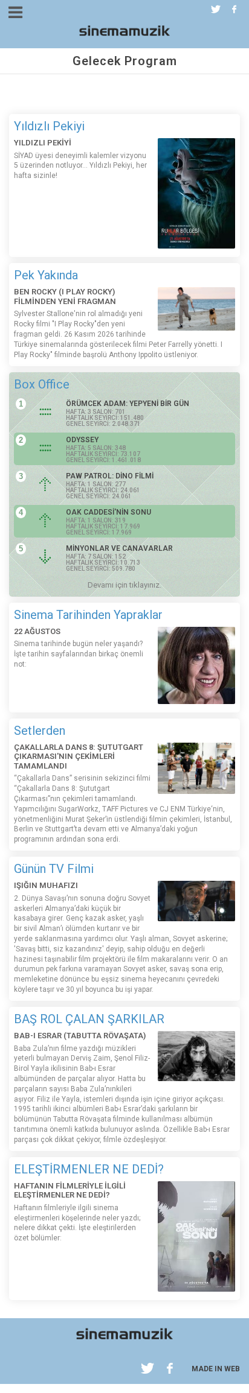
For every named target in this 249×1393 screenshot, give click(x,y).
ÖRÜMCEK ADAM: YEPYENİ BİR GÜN (127, 403)
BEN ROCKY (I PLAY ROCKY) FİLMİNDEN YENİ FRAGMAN (65, 296)
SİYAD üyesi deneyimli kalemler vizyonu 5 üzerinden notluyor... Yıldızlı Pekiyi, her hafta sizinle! (80, 165)
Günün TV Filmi (54, 869)
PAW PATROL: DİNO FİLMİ (110, 476)
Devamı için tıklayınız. (124, 584)
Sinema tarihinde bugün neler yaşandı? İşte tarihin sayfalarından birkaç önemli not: (78, 653)
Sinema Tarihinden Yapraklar (88, 615)
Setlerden (39, 730)
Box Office (42, 384)
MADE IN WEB (216, 1369)
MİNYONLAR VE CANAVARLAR (119, 548)
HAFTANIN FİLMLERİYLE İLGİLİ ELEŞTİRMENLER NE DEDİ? (70, 1190)
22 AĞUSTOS (37, 631)
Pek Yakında (46, 275)
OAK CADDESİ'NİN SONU (108, 512)
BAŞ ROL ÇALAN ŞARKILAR (89, 1019)
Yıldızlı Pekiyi (49, 126)
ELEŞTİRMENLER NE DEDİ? (89, 1169)
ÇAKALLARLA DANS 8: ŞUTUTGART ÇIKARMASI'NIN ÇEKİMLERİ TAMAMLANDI (78, 756)
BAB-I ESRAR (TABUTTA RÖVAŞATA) (80, 1035)
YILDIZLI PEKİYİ (42, 142)
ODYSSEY (82, 440)
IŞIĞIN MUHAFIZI (46, 885)
